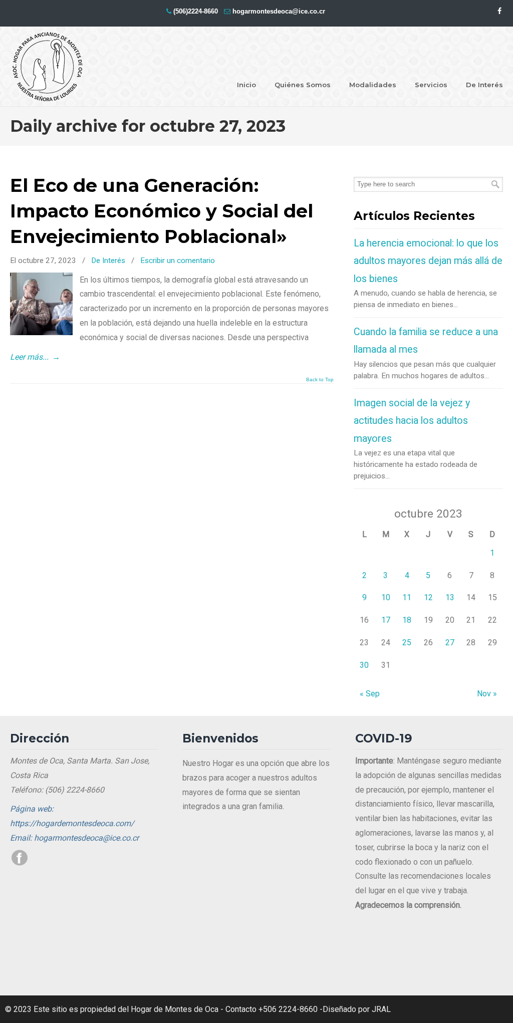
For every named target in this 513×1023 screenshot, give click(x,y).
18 (406, 620)
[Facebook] (499, 11)
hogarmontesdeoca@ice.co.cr (278, 11)
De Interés (108, 260)
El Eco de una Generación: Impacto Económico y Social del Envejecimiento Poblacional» (161, 210)
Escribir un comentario (177, 260)
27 (449, 642)
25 (406, 642)
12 (428, 597)
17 (385, 620)
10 (385, 597)
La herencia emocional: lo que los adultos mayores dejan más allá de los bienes (428, 261)
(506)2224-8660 (195, 11)
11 (406, 597)
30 (364, 665)
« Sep (370, 693)
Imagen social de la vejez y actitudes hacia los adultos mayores (412, 420)
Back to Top (320, 379)
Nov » (487, 693)
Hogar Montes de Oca (47, 67)
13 (449, 597)
